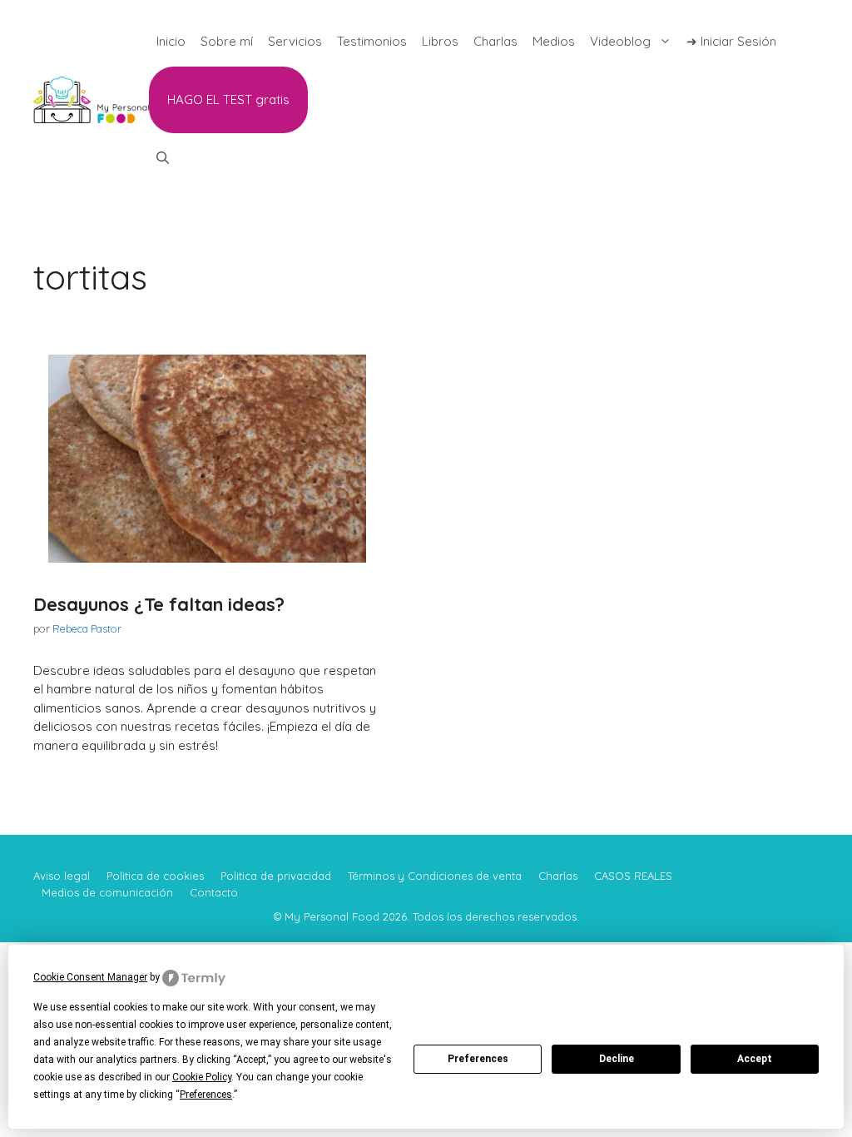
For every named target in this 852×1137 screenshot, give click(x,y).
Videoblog (620, 41)
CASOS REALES (633, 875)
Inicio (171, 41)
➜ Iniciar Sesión (731, 41)
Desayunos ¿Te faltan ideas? (159, 604)
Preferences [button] (206, 1094)
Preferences (478, 1059)
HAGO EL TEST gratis (228, 99)
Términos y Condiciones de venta (435, 875)
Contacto (214, 892)
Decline (616, 1059)
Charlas (495, 41)
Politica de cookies (155, 875)
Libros (440, 41)
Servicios (295, 41)
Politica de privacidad (275, 875)
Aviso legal (61, 875)
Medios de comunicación (107, 892)
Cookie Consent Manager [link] (90, 977)
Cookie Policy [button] (201, 1077)
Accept (754, 1059)
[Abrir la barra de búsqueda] (162, 158)
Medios (553, 41)
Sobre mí (227, 41)
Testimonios (372, 41)
